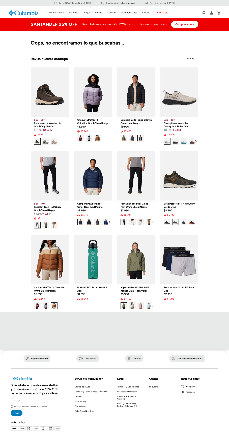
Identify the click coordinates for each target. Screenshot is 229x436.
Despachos (91, 358)
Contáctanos (81, 406)
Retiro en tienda (39, 358)
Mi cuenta (153, 387)
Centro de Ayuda (82, 387)
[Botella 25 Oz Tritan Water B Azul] (93, 259)
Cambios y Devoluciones (190, 358)
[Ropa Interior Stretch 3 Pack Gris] (179, 259)
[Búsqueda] (203, 13)
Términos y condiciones (38, 406)
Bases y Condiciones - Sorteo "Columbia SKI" (127, 405)
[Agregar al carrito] (107, 279)
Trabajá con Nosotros (84, 411)
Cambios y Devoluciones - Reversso (91, 391)
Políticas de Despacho (127, 391)
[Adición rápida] (64, 112)
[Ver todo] (196, 141)
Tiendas (137, 358)
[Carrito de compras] (218, 12)
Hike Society (80, 401)
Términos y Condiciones (128, 387)
